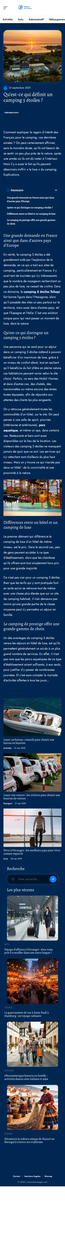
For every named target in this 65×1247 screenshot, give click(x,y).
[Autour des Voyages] (25, 8)
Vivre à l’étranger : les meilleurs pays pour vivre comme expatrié (31, 852)
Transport (7, 803)
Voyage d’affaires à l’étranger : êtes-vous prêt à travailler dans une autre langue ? (28, 951)
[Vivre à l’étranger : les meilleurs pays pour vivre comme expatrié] (32, 828)
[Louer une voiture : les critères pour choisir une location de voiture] (32, 772)
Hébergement (12, 112)
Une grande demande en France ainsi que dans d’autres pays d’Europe (30, 199)
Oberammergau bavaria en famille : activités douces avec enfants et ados (26, 1077)
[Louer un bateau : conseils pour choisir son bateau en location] (32, 717)
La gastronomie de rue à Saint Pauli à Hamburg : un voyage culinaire (26, 1014)
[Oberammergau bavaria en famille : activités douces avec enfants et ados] (32, 1044)
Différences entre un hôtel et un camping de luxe (31, 213)
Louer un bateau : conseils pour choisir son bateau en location (28, 741)
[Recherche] (59, 8)
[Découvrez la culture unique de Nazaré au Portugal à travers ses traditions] (32, 1107)
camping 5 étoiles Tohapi (42, 291)
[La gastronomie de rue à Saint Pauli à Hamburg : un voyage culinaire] (32, 981)
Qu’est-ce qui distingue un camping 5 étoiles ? (30, 207)
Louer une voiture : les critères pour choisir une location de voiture (31, 796)
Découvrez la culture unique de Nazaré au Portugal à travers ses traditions (29, 1140)
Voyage (8, 1007)
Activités (7, 748)
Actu (5, 858)
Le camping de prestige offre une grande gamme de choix (31, 221)
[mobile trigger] (6, 8)
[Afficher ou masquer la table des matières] (40, 190)
